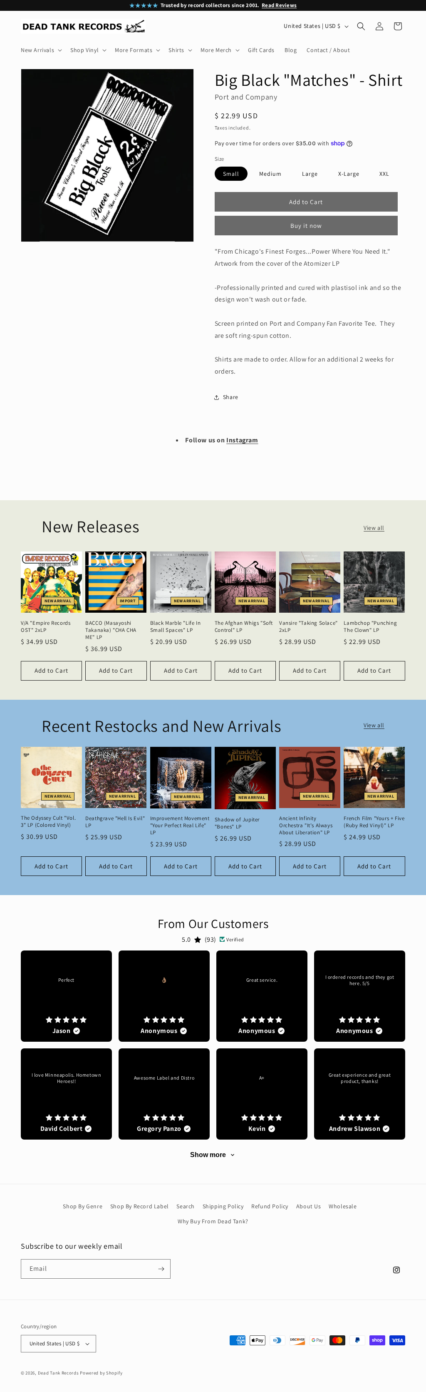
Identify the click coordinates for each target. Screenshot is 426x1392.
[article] (66, 996)
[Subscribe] (161, 1269)
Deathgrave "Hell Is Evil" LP (115, 822)
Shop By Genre (82, 1206)
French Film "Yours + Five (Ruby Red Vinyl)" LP (374, 822)
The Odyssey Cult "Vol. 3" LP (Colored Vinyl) (48, 821)
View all (374, 527)
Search (185, 1206)
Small (231, 173)
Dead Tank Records (58, 1373)
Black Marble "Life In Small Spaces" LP (175, 627)
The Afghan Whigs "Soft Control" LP (244, 627)
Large (310, 173)
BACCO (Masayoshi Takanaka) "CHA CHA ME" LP (110, 630)
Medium (270, 173)
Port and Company (246, 97)
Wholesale (343, 1206)
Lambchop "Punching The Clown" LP (370, 627)
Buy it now (306, 226)
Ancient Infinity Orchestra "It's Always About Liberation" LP (305, 825)
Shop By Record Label (139, 1206)
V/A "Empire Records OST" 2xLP (45, 627)
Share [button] (230, 397)
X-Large (348, 173)
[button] (40, 50)
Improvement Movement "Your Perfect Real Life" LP (180, 825)
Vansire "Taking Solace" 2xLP (308, 627)
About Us (308, 1206)
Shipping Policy (223, 1206)
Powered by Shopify (101, 1373)
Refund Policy (269, 1206)
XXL (384, 173)
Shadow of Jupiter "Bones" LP (237, 823)
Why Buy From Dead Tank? (213, 1221)
